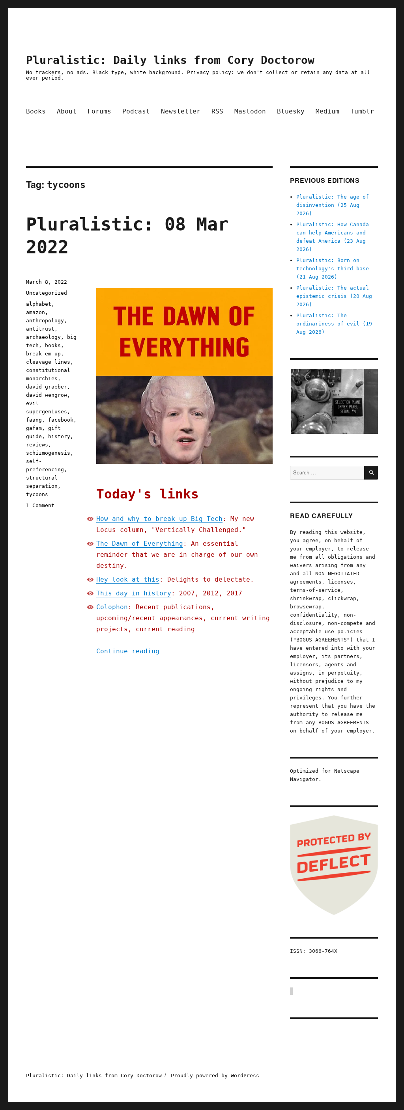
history (59, 436)
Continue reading (127, 651)
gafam (34, 428)
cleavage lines (48, 362)
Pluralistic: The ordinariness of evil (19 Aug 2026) (334, 323)
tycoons (37, 494)
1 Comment (40, 505)
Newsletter (180, 111)
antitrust (40, 329)
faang (34, 420)
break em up (43, 354)
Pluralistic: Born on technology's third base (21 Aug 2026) (332, 268)
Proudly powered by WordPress (215, 1075)
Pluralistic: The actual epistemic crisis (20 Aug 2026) (334, 296)
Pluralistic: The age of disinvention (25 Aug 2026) (332, 205)
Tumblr (362, 111)
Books (36, 111)
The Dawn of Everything (139, 543)
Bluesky (291, 111)
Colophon (112, 607)
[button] (334, 401)
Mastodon (250, 111)
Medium (327, 111)
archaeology (43, 337)
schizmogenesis (48, 453)
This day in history (133, 593)
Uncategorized (46, 293)
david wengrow (46, 395)
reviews (37, 445)
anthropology (45, 321)
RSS (217, 111)
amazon (35, 312)
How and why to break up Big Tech (159, 518)
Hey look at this (127, 579)
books (53, 345)
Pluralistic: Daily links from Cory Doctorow (170, 60)
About (67, 111)
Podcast (136, 111)
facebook (60, 420)
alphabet (38, 304)
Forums (99, 111)
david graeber (46, 387)
